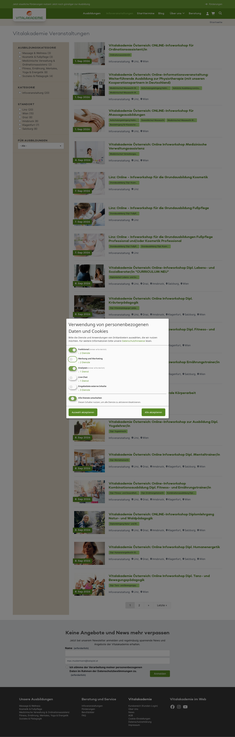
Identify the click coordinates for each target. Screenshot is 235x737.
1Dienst (83, 371)
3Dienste (84, 389)
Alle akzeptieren (153, 412)
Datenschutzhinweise (133, 340)
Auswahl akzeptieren (83, 412)
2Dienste (84, 353)
